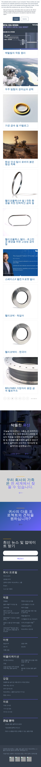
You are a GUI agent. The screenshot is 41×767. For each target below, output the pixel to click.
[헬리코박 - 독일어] (20, 298)
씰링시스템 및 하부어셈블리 (11, 623)
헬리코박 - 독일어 (14, 315)
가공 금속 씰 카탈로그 (17, 125)
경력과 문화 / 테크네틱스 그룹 (12, 582)
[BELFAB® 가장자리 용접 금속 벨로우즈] (20, 371)
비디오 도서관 (7, 712)
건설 (4, 663)
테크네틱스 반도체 (27, 629)
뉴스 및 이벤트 (8, 589)
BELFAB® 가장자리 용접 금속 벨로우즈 (20, 389)
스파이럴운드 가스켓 (27, 604)
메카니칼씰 (24, 607)
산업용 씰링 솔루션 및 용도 (13, 724)
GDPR (11, 754)
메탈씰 (5, 601)
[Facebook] (11, 759)
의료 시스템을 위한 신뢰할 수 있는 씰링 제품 (19, 731)
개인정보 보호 (19, 754)
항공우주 (6, 643)
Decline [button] (25, 19)
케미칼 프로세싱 (8, 660)
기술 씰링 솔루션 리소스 (12, 727)
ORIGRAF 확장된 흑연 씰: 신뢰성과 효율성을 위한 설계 (11, 629)
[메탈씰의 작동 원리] (20, 36)
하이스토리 (6, 576)
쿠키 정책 (27, 754)
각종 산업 (6, 650)
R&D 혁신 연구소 (8, 685)
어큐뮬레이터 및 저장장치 (29, 619)
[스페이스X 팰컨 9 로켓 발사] (20, 262)
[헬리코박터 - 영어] (20, 335)
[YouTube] (29, 759)
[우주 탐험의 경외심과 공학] (20, 72)
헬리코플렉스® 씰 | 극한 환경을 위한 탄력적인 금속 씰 (19, 201)
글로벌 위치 (7, 579)
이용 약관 (6, 754)
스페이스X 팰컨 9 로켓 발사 (20, 279)
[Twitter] (17, 759)
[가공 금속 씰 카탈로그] (20, 108)
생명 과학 (24, 643)
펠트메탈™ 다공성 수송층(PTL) (11, 618)
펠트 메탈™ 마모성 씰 (10, 604)
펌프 (22, 665)
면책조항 (34, 754)
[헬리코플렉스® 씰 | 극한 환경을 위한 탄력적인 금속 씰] (20, 183)
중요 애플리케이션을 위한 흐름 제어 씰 (29, 661)
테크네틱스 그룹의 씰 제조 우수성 (13, 692)
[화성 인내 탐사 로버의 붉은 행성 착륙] (20, 145)
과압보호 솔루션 (26, 626)
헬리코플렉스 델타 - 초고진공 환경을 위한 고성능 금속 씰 (19, 241)
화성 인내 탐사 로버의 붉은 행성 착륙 (19, 163)
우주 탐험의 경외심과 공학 (19, 89)
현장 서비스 (7, 695)
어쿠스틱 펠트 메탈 (27, 622)
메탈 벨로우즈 (25, 616)
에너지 (5, 647)
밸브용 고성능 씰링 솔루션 (28, 669)
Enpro (5, 585)
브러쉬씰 (6, 607)
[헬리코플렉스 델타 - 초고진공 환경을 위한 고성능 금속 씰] (20, 222)
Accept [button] (16, 19)
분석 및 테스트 (8, 688)
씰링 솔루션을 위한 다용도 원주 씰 (28, 611)
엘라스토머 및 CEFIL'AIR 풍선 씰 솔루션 (11, 612)
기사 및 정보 (7, 708)
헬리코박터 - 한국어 (15, 352)
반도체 (23, 647)
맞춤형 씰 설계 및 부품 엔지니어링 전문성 (16, 682)
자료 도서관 (7, 705)
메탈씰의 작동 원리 (15, 53)
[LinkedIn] (23, 759)
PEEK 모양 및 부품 (27, 601)
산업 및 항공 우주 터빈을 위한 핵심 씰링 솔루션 (11, 667)
